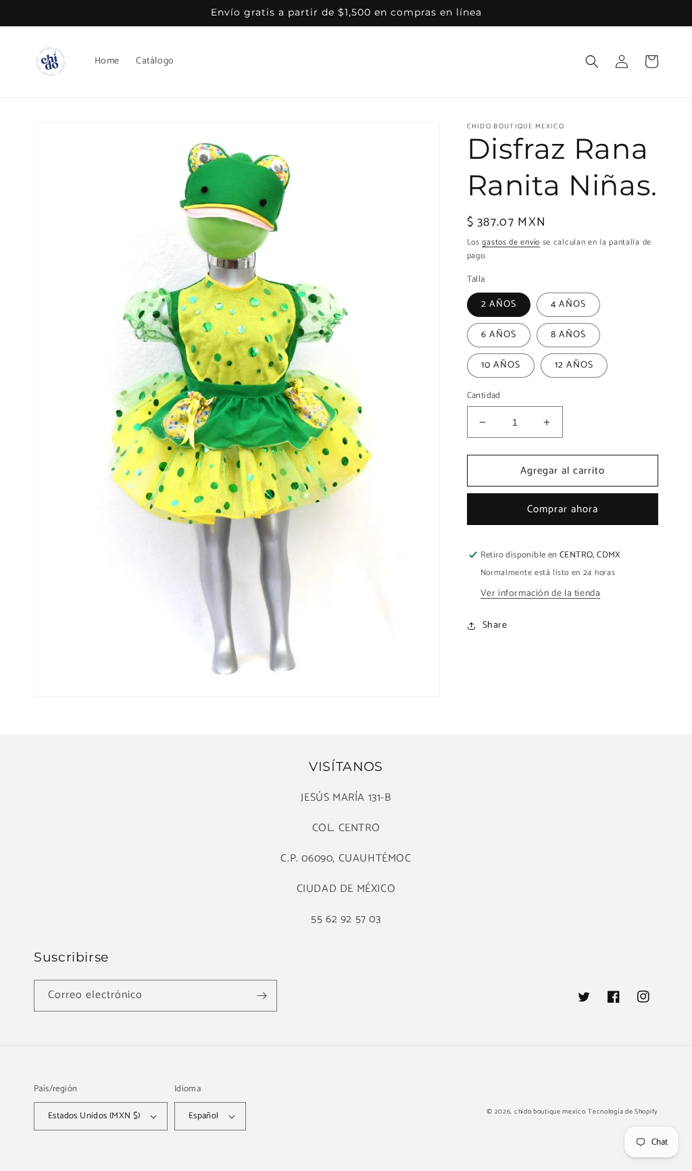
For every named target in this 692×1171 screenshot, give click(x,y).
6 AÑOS (498, 335)
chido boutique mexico (550, 1111)
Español (204, 1116)
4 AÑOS (568, 304)
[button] (592, 61)
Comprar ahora (562, 509)
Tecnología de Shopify (623, 1111)
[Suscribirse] (261, 996)
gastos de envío (511, 242)
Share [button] (495, 625)
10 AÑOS (500, 365)
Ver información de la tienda (540, 593)
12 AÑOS (574, 365)
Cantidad (484, 396)
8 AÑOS (568, 335)
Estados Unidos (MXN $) (94, 1116)
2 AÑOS (498, 304)
